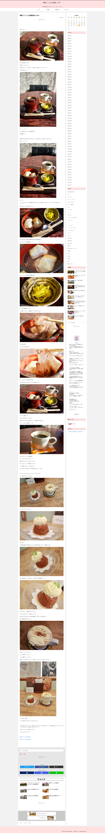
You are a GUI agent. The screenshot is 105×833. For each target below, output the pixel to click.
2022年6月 (69, 161)
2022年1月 (69, 174)
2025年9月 (69, 64)
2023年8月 (69, 125)
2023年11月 (70, 118)
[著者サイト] (27, 773)
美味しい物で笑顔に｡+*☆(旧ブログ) (76, 431)
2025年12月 (70, 56)
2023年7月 (69, 128)
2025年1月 (69, 84)
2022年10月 (70, 151)
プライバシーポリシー (82, 829)
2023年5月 (69, 133)
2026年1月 (69, 53)
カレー (69, 207)
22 (81, 23)
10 (68, 22)
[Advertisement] (42, 22)
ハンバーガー (70, 225)
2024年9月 (69, 92)
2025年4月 (69, 76)
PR (68, 194)
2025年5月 (69, 74)
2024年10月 (70, 89)
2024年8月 (69, 94)
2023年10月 (70, 120)
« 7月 (68, 29)
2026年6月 (69, 40)
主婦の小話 (70, 240)
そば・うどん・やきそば (72, 217)
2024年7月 (69, 97)
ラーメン (69, 235)
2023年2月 (69, 141)
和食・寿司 (70, 243)
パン (68, 222)
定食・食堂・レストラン (72, 248)
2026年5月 (69, 43)
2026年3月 (69, 48)
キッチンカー (70, 209)
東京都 (69, 258)
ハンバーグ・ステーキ (72, 227)
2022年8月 (69, 156)
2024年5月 (69, 102)
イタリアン (70, 196)
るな (76, 342)
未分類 (69, 256)
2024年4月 (69, 105)
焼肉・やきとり (70, 263)
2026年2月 (69, 51)
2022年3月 (69, 169)
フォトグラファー (71, 230)
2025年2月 (69, 82)
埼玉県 (69, 245)
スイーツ (69, 212)
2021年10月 (70, 182)
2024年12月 (70, 87)
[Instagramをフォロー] (42, 773)
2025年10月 (70, 61)
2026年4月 (69, 46)
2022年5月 (69, 164)
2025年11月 (70, 58)
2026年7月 (69, 38)
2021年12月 (70, 177)
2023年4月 (69, 136)
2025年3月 (69, 79)
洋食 (68, 261)
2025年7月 (69, 69)
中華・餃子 (70, 238)
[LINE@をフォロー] (56, 773)
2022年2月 (69, 172)
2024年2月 (69, 110)
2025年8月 (69, 66)
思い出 (69, 253)
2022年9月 (69, 154)
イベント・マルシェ (71, 199)
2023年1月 (69, 143)
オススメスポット (71, 202)
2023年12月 (70, 115)
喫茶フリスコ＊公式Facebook (25, 739)
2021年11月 (70, 179)
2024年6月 (69, 100)
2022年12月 (70, 146)
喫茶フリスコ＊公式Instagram (25, 736)
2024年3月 (69, 107)
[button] (62, 750)
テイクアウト (70, 220)
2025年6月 (69, 71)
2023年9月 (69, 123)
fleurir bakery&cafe (71, 191)
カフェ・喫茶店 (23, 754)
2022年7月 (69, 159)
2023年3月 (69, 138)
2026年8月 (69, 35)
